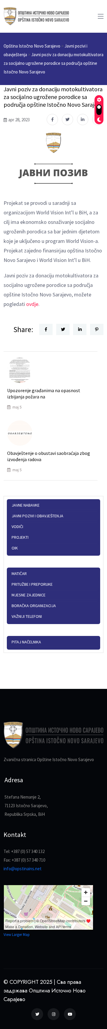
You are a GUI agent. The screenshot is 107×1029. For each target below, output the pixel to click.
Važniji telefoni (27, 616)
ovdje (32, 304)
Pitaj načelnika (26, 642)
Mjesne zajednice (28, 595)
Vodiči (17, 526)
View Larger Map (17, 934)
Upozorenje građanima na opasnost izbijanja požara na (43, 393)
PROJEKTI (20, 537)
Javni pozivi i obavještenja (37, 516)
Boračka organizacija (34, 605)
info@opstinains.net (23, 868)
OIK (15, 548)
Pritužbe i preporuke (32, 584)
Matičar (19, 573)
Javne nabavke (26, 505)
